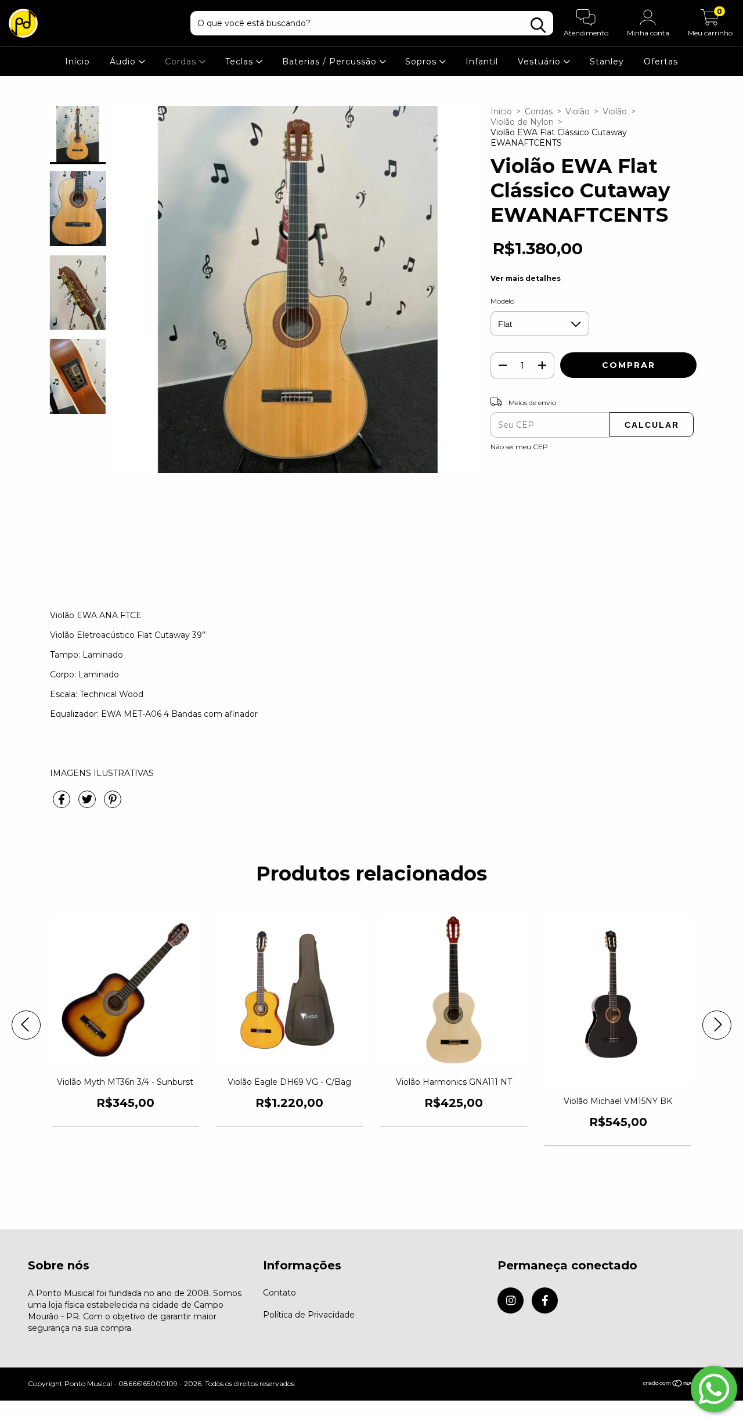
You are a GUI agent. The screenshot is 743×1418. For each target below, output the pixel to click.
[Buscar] (538, 25)
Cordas (182, 61)
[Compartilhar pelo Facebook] (63, 804)
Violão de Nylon (522, 122)
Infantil (482, 61)
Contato (279, 1292)
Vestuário (541, 61)
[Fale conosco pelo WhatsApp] (714, 1389)
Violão (577, 111)
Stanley (607, 61)
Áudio (124, 61)
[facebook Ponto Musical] (545, 1300)
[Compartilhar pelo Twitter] (88, 804)
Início (77, 61)
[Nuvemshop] (679, 1384)
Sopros (422, 61)
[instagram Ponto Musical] (510, 1300)
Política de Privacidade (309, 1314)
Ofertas (661, 61)
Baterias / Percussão (331, 61)
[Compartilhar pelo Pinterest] (112, 804)
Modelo (502, 301)
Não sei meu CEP (519, 446)
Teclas (240, 61)
